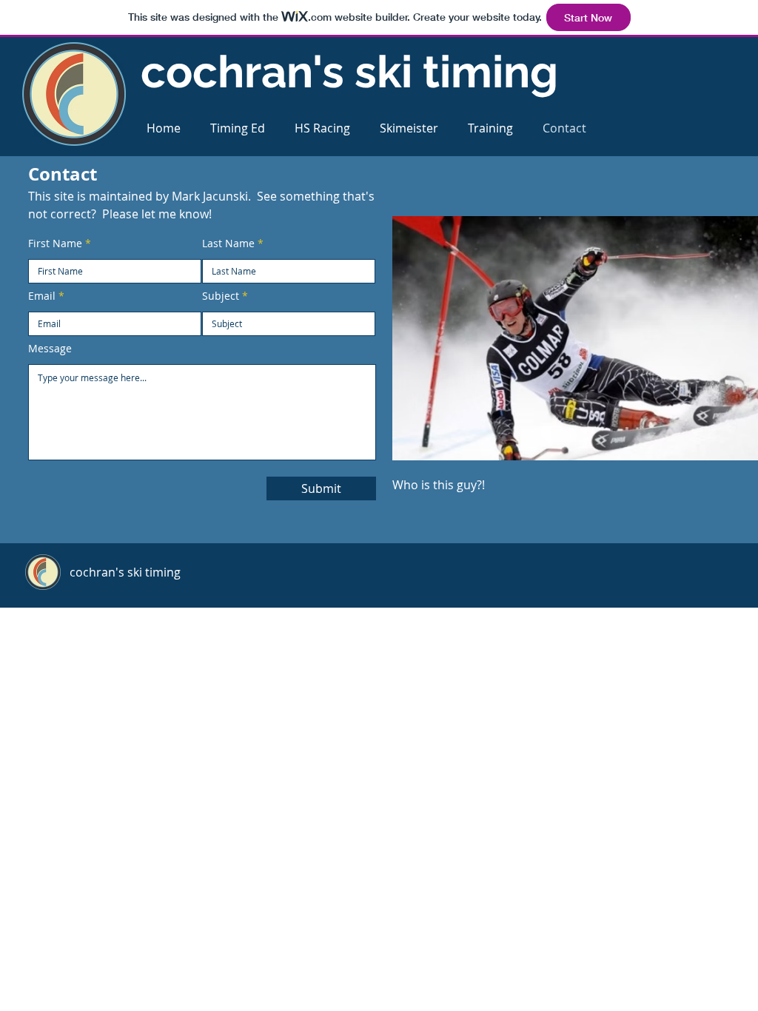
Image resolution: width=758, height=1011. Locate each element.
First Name (55, 243)
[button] (237, 128)
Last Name (228, 243)
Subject (220, 296)
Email (42, 296)
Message (50, 348)
